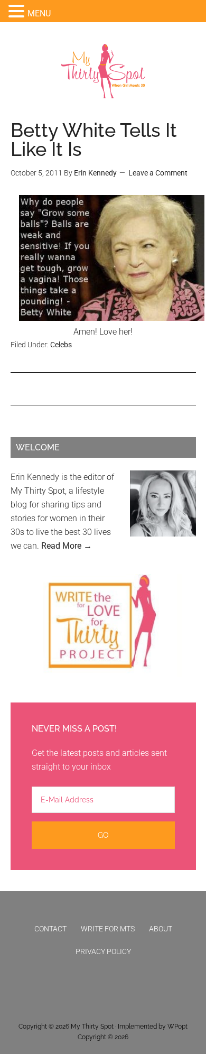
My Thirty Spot (92, 1026)
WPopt (177, 1026)
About (160, 928)
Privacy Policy (103, 951)
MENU (39, 13)
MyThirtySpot (103, 71)
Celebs (61, 344)
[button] (17, 12)
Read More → (66, 546)
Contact (50, 928)
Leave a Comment (158, 173)
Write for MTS (108, 928)
